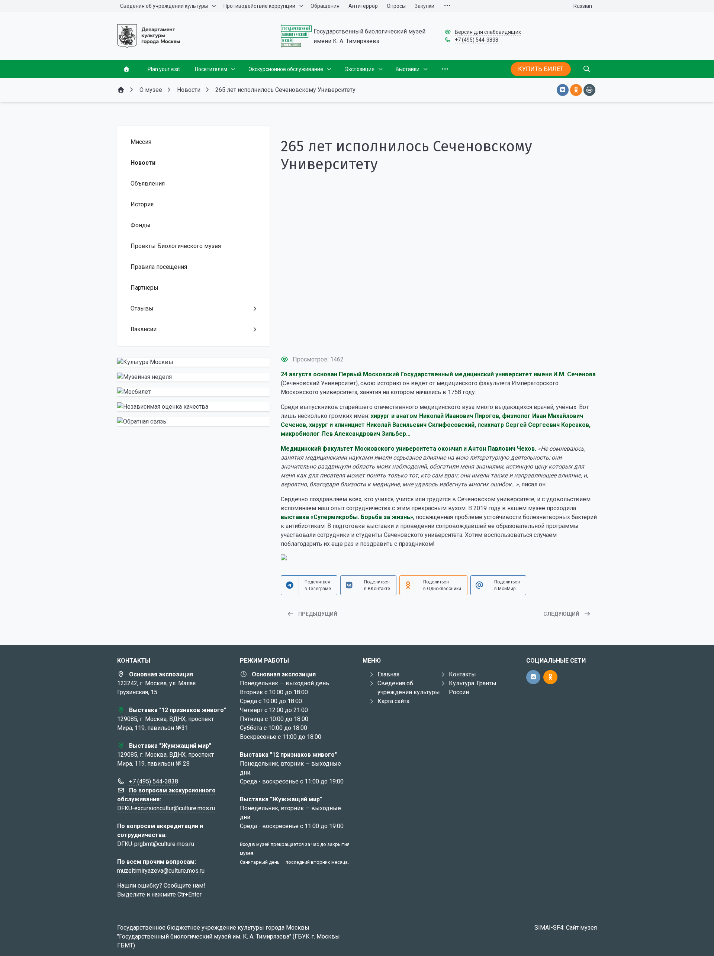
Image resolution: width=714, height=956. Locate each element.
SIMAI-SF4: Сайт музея (565, 927)
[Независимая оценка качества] (193, 406)
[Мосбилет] (193, 391)
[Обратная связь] (193, 421)
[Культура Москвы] (193, 362)
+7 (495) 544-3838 (476, 40)
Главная (388, 674)
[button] (438, 335)
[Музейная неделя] (193, 377)
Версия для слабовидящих (488, 32)
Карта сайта (393, 701)
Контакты (462, 674)
